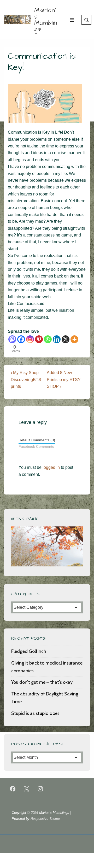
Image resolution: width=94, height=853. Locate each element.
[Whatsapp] (48, 339)
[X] (65, 339)
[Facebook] (21, 339)
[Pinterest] (39, 339)
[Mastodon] (12, 339)
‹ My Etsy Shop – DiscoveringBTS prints (26, 379)
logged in (51, 467)
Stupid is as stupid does (35, 713)
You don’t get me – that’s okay (42, 682)
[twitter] (27, 788)
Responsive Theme (45, 819)
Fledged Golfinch (28, 651)
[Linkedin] (57, 339)
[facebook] (13, 788)
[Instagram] (30, 339)
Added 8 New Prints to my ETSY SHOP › (64, 379)
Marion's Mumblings (45, 19)
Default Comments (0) (37, 440)
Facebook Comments (36, 447)
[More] (74, 339)
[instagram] (40, 788)
